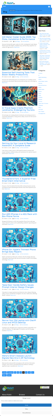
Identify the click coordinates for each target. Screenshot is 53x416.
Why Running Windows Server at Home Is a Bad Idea (45, 40)
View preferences (26, 412)
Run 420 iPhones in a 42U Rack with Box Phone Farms (19, 215)
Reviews (40, 99)
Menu (4, 6)
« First (4, 372)
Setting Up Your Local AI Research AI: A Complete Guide (19, 144)
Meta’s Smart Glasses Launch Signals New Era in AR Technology (18, 357)
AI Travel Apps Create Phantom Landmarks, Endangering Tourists (18, 109)
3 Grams (40, 73)
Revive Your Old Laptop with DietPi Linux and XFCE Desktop (19, 321)
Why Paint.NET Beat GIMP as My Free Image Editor (45, 35)
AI (38, 75)
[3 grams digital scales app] (44, 21)
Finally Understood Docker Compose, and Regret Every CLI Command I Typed (45, 45)
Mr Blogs (18, 41)
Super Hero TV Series (43, 103)
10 (29, 372)
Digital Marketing (42, 77)
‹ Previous (10, 372)
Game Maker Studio (43, 81)
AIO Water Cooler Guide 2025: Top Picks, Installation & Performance (19, 38)
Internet (40, 83)
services (40, 101)
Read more (16, 47)
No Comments (25, 41)
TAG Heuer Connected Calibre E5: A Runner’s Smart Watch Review (45, 57)
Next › (4, 375)
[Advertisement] (44, 137)
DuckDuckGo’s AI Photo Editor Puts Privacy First (45, 51)
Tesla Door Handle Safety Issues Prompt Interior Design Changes (18, 286)
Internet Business (42, 85)
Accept (26, 405)
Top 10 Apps (41, 111)
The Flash (40, 109)
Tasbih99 (40, 105)
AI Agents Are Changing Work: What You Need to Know (29, 10)
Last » (9, 375)
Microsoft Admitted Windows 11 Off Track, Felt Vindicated (45, 63)
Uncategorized (41, 113)
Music (39, 93)
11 (32, 372)
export (39, 79)
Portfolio (40, 97)
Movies (40, 91)
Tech (39, 107)
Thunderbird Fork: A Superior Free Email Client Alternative (19, 180)
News (39, 95)
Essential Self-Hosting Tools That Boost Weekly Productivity (18, 73)
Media (39, 87)
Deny (26, 409)
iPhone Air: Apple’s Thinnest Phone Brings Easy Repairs (19, 250)
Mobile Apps (41, 89)
